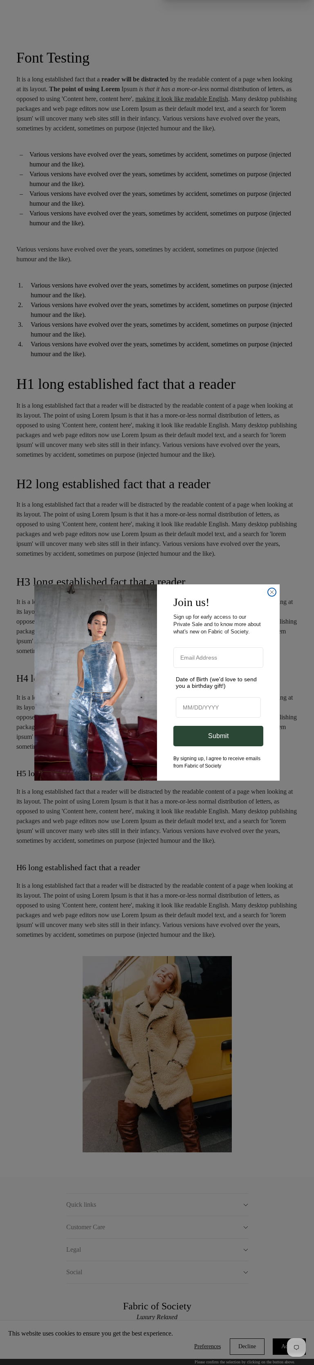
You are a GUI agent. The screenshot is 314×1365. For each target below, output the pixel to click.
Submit (218, 735)
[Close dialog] (272, 592)
